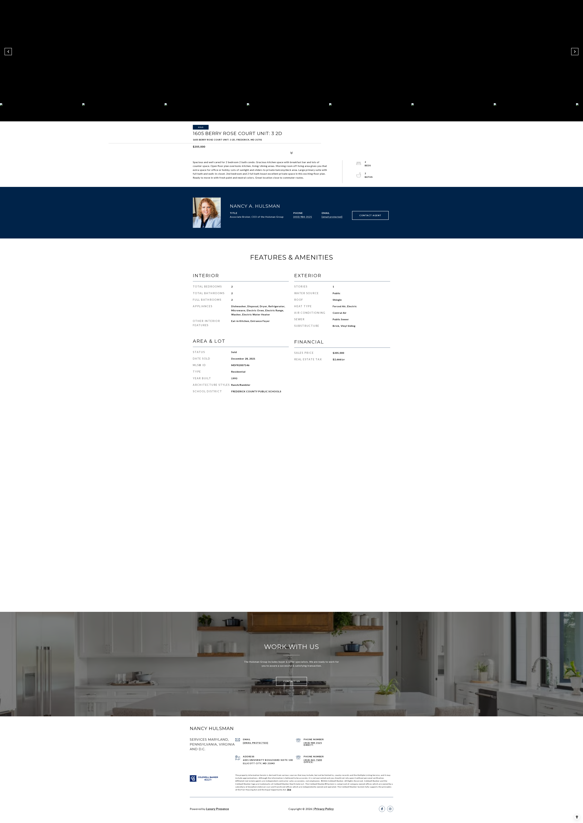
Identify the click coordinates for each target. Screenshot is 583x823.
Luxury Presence (217, 809)
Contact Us (291, 681)
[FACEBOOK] (382, 809)
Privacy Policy (324, 809)
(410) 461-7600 (313, 760)
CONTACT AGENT (370, 215)
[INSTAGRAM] (390, 809)
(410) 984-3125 (302, 216)
